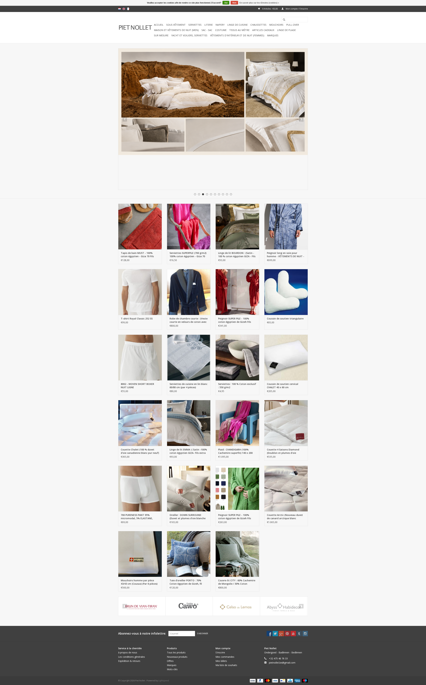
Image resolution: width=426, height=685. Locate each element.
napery (219, 24)
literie (208, 24)
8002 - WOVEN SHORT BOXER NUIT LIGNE (137, 385)
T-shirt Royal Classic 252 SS (137, 318)
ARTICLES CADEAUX (263, 30)
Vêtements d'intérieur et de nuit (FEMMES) (237, 35)
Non (234, 3)
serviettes (195, 24)
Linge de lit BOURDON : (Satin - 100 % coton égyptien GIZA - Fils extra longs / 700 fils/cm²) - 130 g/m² (236, 254)
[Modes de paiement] (252, 680)
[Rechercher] (283, 20)
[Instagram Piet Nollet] (305, 633)
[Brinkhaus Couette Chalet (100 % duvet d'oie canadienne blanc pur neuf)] (140, 423)
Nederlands (119, 8)
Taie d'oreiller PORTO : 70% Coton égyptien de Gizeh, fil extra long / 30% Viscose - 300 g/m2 (187, 582)
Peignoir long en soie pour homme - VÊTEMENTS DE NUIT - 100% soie (285, 254)
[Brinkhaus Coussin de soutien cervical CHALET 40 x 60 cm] (286, 357)
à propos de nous (127, 652)
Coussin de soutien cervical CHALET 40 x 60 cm (282, 385)
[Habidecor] (236, 606)
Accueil (158, 24)
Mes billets (221, 661)
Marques (272, 35)
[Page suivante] (301, 119)
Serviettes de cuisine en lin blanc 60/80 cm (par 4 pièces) (188, 385)
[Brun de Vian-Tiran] (213, 104)
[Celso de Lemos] (189, 606)
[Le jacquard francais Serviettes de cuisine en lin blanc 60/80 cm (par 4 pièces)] (189, 357)
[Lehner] (283, 606)
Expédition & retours (129, 661)
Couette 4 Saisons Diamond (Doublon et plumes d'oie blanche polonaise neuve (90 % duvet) (285, 451)
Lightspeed (163, 680)
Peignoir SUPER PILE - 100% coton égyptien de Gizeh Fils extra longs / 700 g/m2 (234, 320)
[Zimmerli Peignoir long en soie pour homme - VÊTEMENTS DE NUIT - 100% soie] (286, 226)
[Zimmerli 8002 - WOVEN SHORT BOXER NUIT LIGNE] (140, 357)
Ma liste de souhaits (226, 665)
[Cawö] (141, 606)
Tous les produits (176, 652)
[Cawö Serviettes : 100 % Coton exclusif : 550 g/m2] (237, 357)
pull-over (292, 24)
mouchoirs (276, 24)
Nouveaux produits (177, 656)
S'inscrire (220, 652)
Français (128, 8)
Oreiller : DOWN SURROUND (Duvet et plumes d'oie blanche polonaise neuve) (188, 516)
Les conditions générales (131, 656)
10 (231, 194)
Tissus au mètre (239, 30)
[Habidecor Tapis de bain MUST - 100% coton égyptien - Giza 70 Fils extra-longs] (140, 226)
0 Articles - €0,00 (270, 8)
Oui (225, 3)
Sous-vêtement (176, 24)
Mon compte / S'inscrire (296, 8)
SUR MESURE (161, 35)
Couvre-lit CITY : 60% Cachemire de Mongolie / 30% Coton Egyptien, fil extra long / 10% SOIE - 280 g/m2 (236, 582)
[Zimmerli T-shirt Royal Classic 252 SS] (140, 292)
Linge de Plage (286, 30)
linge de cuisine (237, 24)
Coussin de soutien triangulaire (285, 318)
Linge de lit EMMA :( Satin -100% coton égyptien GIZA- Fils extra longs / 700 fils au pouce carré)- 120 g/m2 (188, 451)
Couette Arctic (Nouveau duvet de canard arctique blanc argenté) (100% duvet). (285, 516)
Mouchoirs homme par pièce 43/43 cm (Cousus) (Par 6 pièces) (139, 582)
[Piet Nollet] (135, 27)
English (123, 8)
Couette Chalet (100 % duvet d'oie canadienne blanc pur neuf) (140, 451)
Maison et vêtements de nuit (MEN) (176, 30)
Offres (170, 661)
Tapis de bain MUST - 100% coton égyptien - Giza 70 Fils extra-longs (137, 254)
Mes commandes (224, 656)
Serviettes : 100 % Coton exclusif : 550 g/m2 (237, 385)
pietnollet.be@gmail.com (282, 662)
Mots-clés (172, 669)
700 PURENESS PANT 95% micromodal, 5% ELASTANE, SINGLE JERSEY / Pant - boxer (137, 516)
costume (220, 30)
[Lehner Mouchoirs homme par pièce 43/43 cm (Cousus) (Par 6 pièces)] (140, 554)
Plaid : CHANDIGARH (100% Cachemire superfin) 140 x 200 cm (235, 451)
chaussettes (258, 24)
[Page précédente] (124, 119)
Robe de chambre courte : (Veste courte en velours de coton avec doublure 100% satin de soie (189, 320)
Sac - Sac (207, 30)
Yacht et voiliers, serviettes (189, 35)
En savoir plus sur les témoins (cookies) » (259, 3)
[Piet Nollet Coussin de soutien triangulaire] (286, 292)
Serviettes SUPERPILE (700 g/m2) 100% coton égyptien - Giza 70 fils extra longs (188, 254)
